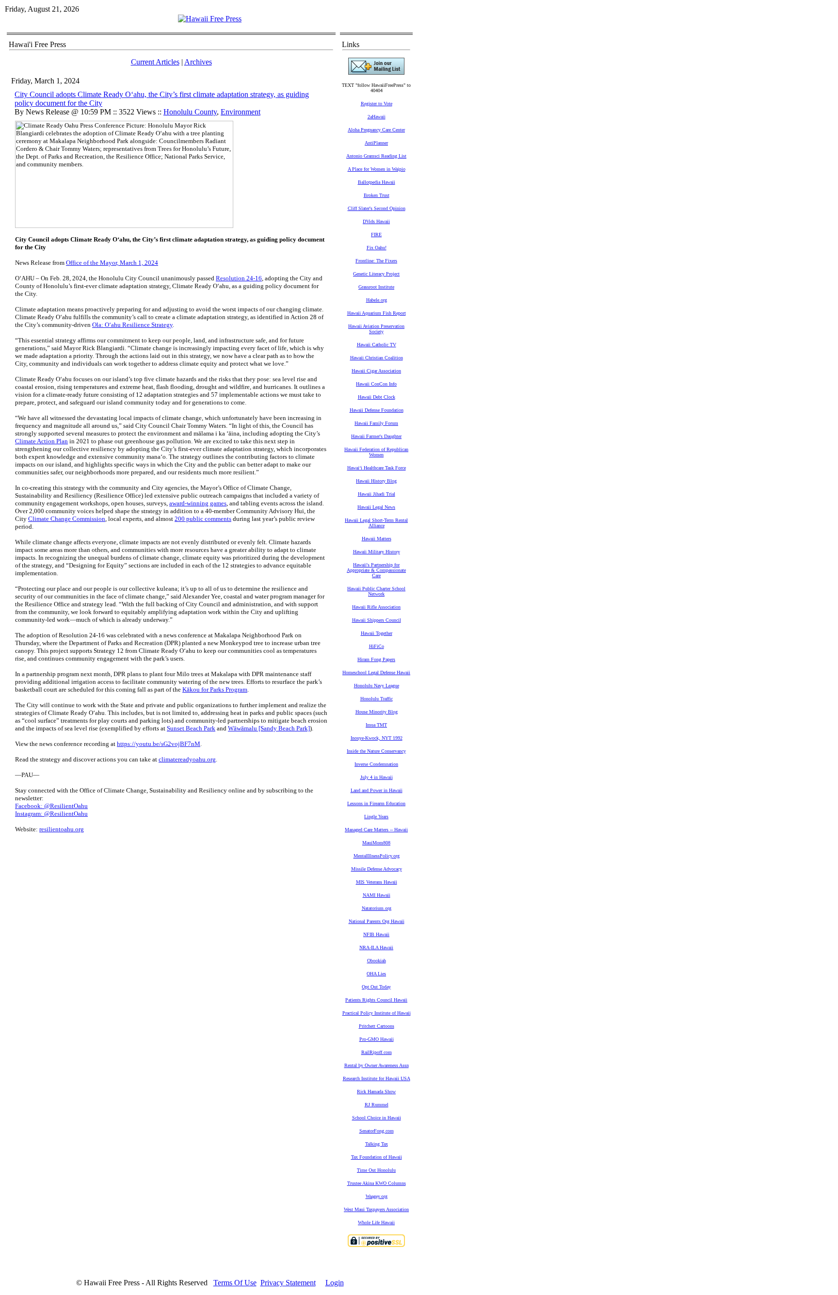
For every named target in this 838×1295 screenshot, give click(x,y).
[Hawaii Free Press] (210, 19)
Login (334, 1283)
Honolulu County (190, 112)
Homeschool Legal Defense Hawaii (376, 672)
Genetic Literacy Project (376, 273)
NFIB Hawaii (376, 934)
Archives (198, 62)
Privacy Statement (288, 1283)
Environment (240, 112)
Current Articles (155, 62)
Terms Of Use (235, 1283)
